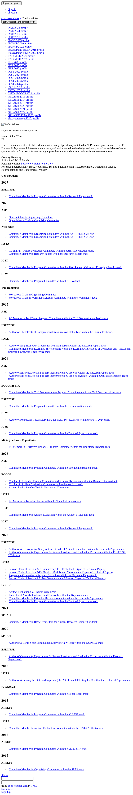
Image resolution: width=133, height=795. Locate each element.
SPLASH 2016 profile (20, 96)
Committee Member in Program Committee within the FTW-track (44, 281)
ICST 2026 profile (18, 84)
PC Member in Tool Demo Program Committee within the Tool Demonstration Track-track (58, 318)
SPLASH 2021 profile (20, 109)
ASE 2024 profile (18, 30)
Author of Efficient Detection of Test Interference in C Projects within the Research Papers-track (61, 372)
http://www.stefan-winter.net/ (36, 163)
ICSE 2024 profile (18, 74)
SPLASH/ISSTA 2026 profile (24, 115)
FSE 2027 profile (17, 68)
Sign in (12, 9)
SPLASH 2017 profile (20, 99)
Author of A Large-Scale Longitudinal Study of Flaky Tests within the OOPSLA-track (56, 642)
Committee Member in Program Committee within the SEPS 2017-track (48, 748)
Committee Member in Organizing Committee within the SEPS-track (46, 769)
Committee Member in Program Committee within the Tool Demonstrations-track (53, 467)
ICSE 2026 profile (18, 77)
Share (4, 775)
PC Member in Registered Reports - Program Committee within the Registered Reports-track (59, 446)
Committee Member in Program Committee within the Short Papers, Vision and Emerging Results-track (65, 267)
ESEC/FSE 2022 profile (21, 59)
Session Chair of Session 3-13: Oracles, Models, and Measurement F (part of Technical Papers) (61, 572)
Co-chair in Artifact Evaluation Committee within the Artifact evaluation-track (51, 250)
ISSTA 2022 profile (19, 90)
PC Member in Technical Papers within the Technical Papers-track (45, 501)
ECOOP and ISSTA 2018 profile (26, 49)
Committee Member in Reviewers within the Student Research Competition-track (53, 621)
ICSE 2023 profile (18, 71)
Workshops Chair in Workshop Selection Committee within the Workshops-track (53, 297)
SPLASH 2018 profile (20, 102)
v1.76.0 (33, 785)
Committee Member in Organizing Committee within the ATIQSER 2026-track (52, 233)
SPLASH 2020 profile (20, 105)
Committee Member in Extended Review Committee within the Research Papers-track (56, 598)
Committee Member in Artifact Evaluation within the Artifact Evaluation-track (51, 514)
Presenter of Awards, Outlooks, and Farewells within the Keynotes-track (48, 595)
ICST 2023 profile (18, 80)
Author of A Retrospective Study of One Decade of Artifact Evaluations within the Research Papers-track (66, 549)
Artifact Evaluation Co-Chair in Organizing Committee (39, 487)
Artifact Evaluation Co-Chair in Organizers (32, 591)
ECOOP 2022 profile (20, 46)
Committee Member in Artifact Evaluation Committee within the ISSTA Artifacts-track (56, 728)
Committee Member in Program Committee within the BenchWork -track (48, 693)
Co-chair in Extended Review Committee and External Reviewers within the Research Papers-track (63, 481)
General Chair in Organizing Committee (31, 217)
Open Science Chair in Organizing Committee (34, 220)
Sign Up (6, 791)
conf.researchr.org (11, 18)
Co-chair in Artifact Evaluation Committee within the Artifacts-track (46, 484)
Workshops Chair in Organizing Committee (32, 294)
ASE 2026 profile (18, 37)
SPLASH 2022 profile (20, 112)
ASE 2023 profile (18, 27)
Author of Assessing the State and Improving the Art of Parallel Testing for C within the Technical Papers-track (69, 680)
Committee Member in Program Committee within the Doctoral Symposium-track (53, 433)
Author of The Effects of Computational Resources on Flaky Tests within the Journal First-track (61, 332)
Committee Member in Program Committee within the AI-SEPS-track (47, 714)
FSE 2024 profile (17, 62)
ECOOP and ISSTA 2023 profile (26, 52)
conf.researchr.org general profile (19, 21)
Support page (7, 789)
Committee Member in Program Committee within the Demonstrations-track (50, 406)
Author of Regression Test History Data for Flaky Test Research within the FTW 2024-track (59, 419)
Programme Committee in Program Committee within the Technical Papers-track (53, 575)
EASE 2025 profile (18, 40)
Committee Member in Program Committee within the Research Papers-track (51, 196)
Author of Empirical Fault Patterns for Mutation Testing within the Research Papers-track (57, 345)
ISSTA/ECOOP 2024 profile (24, 93)
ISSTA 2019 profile (19, 87)
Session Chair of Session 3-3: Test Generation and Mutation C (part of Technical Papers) (57, 578)
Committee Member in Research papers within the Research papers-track (48, 253)
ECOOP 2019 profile (20, 43)
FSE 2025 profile (17, 65)
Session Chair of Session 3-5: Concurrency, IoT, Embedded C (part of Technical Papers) (57, 569)
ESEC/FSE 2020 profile (21, 55)
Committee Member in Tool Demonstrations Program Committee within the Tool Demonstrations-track (65, 392)
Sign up (12, 12)
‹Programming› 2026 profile (23, 118)
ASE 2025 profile (18, 34)
